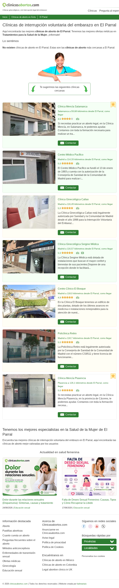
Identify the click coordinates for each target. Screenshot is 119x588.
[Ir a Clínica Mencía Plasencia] (77, 390)
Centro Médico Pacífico (70, 154)
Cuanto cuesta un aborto (15, 535)
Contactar (70, 143)
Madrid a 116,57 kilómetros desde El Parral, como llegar (85, 248)
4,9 (60, 297)
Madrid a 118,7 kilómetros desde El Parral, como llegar (85, 338)
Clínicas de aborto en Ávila (23, 17)
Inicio (4, 17)
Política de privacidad (54, 542)
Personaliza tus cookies (93, 556)
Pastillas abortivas (12, 530)
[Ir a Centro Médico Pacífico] (77, 163)
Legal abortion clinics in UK (57, 569)
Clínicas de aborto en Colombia (59, 564)
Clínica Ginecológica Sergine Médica (78, 244)
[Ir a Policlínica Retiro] (77, 342)
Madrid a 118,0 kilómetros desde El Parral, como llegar (85, 293)
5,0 (60, 163)
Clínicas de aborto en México (58, 560)
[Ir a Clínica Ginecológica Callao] (77, 208)
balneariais (82, 584)
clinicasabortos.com (19, 584)
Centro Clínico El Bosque (72, 288)
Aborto (6, 526)
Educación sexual (22, 508)
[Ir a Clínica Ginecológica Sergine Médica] (77, 253)
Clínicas (92, 10)
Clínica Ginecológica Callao (73, 199)
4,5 (60, 119)
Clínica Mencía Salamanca (72, 106)
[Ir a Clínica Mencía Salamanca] (77, 119)
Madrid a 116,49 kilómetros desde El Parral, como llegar (85, 204)
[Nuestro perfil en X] (103, 527)
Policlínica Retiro (67, 333)
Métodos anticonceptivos (16, 548)
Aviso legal (48, 537)
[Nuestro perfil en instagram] (90, 527)
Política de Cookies (53, 547)
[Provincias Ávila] (99, 541)
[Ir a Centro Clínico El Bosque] (77, 297)
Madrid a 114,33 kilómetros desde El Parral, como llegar (85, 159)
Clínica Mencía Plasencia (72, 378)
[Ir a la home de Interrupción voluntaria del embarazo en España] (24, 5)
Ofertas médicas (11, 561)
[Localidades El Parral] (99, 548)
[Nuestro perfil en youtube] (97, 527)
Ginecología (9, 566)
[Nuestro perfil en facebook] (84, 527)
